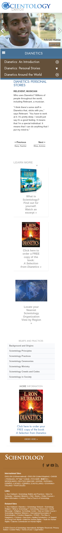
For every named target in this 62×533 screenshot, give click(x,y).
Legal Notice (38, 530)
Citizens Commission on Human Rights (26, 521)
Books (37, 496)
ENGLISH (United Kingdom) (38, 476)
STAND (36, 515)
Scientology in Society (20, 377)
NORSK (39, 481)
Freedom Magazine (24, 515)
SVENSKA (48, 481)
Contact (22, 498)
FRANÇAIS (10, 479)
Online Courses (47, 496)
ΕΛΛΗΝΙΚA (49, 483)
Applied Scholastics (39, 517)
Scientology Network (35, 507)
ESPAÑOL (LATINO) (13, 483)
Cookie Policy (15, 530)
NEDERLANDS (11, 481)
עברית (19, 479)
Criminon (18, 517)
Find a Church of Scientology (38, 498)
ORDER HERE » (31, 439)
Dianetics (22, 507)
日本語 (26, 479)
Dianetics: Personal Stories (22, 68)
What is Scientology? (20, 509)
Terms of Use (27, 530)
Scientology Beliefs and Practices (31, 494)
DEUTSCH (22, 481)
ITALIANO (9, 486)
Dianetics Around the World (23, 74)
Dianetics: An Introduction (21, 62)
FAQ (31, 496)
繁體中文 (44, 479)
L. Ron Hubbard (11, 494)
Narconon (27, 517)
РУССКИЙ (35, 479)
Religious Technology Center (25, 511)
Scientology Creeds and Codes (24, 371)
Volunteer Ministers (21, 496)
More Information (11, 498)
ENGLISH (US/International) (15, 476)
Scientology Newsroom (39, 509)
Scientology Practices (20, 356)
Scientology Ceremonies (21, 361)
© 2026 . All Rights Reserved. (28, 528)
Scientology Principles (20, 351)
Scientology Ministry (19, 366)
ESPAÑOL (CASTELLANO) (32, 483)
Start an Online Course (46, 511)
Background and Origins (21, 346)
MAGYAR (30, 481)
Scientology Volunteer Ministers (17, 513)
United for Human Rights (32, 519)
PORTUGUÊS (19, 486)
